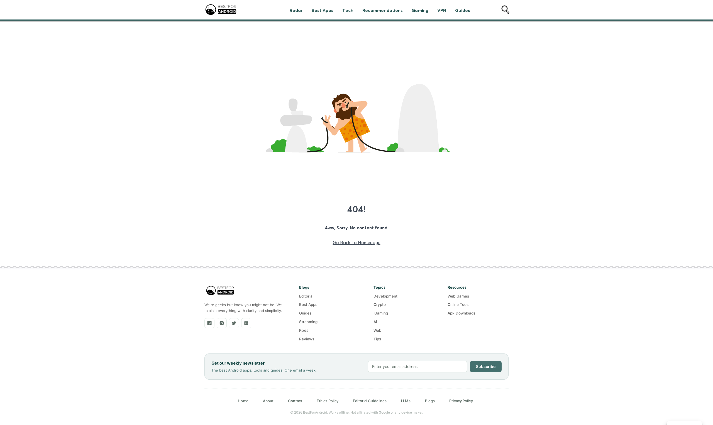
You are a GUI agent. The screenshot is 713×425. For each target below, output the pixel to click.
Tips (377, 339)
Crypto (379, 304)
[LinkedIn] (246, 323)
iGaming (380, 313)
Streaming (308, 322)
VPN (441, 10)
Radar (296, 10)
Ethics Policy (327, 401)
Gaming (420, 10)
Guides (462, 10)
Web (377, 330)
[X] (234, 323)
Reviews (306, 339)
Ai (375, 322)
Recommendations (382, 10)
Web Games (458, 296)
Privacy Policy (461, 401)
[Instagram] (222, 323)
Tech (347, 10)
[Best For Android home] (220, 290)
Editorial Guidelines (370, 401)
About (268, 401)
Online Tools (458, 304)
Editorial (306, 296)
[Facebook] (209, 323)
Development (385, 296)
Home (243, 401)
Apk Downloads (461, 313)
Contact (295, 401)
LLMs (405, 401)
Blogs (430, 401)
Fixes (303, 330)
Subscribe (485, 366)
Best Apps (323, 10)
